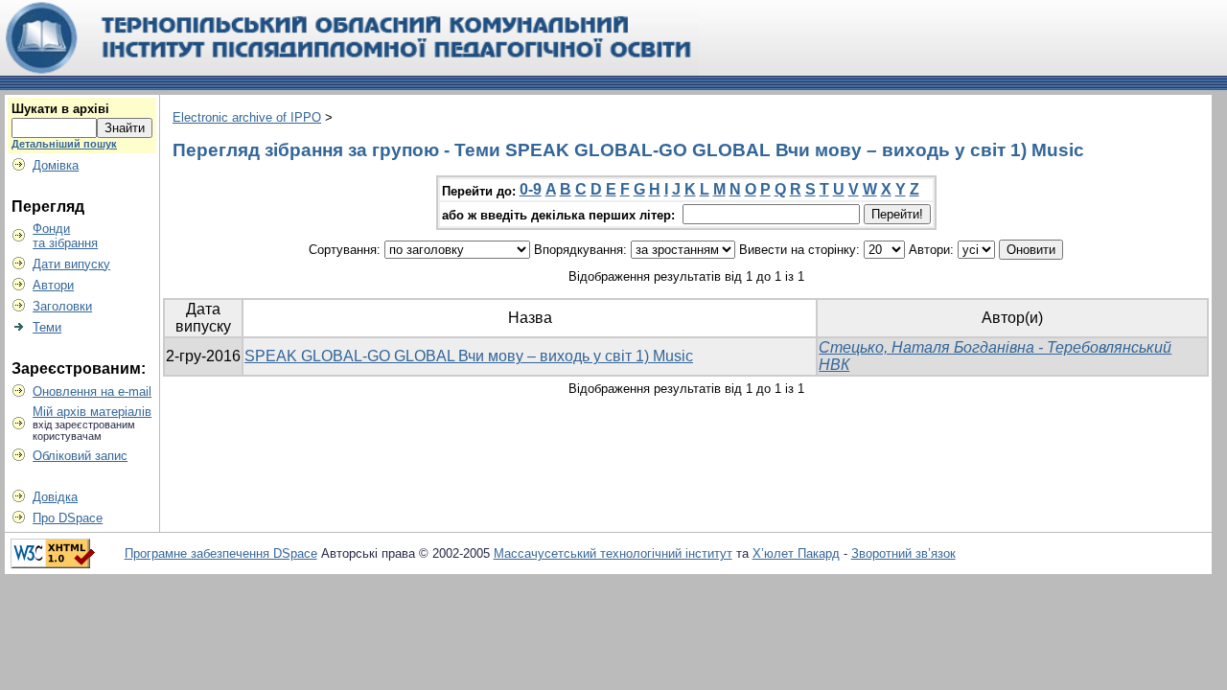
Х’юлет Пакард (796, 553)
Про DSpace (68, 518)
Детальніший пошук (64, 144)
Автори (53, 285)
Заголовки (62, 306)
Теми (47, 327)
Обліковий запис (80, 455)
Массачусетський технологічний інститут (613, 553)
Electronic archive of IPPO (247, 117)
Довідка (55, 497)
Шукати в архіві (60, 109)
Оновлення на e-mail (92, 391)
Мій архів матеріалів (92, 411)
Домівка (56, 165)
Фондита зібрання (65, 235)
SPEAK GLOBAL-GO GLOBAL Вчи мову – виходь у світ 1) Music (468, 356)
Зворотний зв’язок (903, 553)
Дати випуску (71, 264)
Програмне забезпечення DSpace (221, 553)
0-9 (531, 189)
